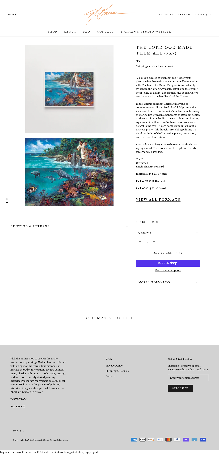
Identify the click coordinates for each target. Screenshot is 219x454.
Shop (52, 31)
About (70, 31)
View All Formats (158, 199)
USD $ (12, 14)
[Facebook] (149, 222)
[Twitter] (153, 222)
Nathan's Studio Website (146, 31)
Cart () (203, 14)
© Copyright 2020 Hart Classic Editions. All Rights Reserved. (40, 440)
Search (184, 14)
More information (155, 282)
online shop (27, 358)
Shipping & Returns (30, 226)
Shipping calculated (147, 66)
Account (166, 14)
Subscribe (180, 388)
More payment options (168, 270)
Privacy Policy (114, 365)
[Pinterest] (157, 222)
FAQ (86, 31)
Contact (105, 31)
